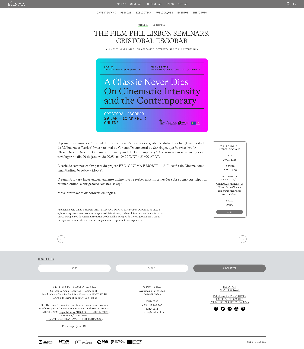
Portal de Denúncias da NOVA (229, 302)
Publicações (164, 12)
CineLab (135, 4)
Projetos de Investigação (120, 10)
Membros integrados (113, 10)
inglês (110, 193)
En (294, 4)
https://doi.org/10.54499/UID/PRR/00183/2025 (74, 319)
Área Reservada (230, 289)
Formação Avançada (194, 10)
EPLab (170, 4)
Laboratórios (87, 10)
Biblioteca (144, 12)
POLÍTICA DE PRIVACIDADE (229, 295)
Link (229, 211)
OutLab (182, 4)
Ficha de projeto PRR (74, 326)
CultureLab (154, 4)
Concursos (218, 10)
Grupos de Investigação (159, 10)
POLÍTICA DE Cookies (229, 299)
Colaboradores (141, 10)
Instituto (200, 12)
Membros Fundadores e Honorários (180, 10)
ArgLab (121, 4)
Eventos (182, 12)
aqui (119, 184)
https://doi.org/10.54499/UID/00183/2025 (83, 312)
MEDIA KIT (229, 286)
